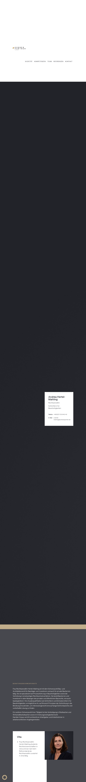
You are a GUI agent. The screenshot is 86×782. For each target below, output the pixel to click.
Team (49, 61)
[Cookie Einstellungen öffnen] (4, 779)
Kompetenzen (40, 61)
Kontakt (68, 61)
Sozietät (29, 61)
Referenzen (58, 61)
